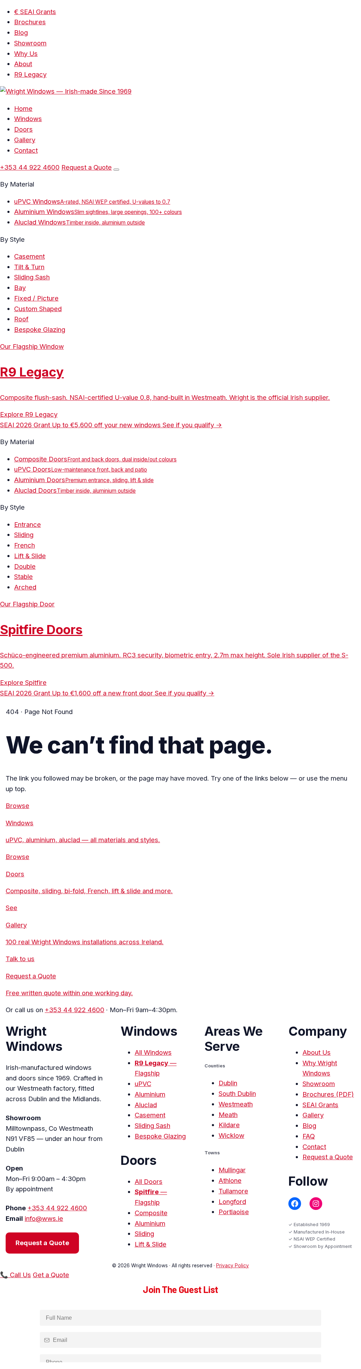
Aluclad (146, 1105)
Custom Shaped (38, 309)
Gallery (24, 140)
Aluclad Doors (75, 490)
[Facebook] (294, 1203)
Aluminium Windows (98, 211)
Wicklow (231, 1135)
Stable (23, 576)
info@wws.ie (44, 1218)
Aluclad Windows (79, 222)
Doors (23, 129)
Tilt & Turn (29, 267)
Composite (151, 1213)
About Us (316, 1052)
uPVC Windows (92, 201)
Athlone (230, 1180)
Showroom (30, 43)
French (24, 545)
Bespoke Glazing (39, 329)
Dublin (228, 1083)
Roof (21, 319)
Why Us (26, 53)
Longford (232, 1201)
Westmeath (236, 1104)
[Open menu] (116, 170)
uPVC (143, 1083)
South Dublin (237, 1093)
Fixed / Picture (36, 298)
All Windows (153, 1052)
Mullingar (232, 1170)
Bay (20, 287)
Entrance (27, 524)
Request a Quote (86, 167)
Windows (28, 118)
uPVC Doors (80, 469)
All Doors (149, 1181)
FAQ (308, 1136)
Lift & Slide (30, 556)
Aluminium (150, 1094)
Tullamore (233, 1191)
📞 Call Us (15, 1275)
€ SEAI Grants (35, 11)
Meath (228, 1114)
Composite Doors (95, 459)
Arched (25, 587)
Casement (29, 256)
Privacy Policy (232, 1265)
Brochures (30, 22)
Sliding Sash (32, 277)
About (23, 64)
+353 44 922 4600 (30, 167)
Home (23, 108)
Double (25, 566)
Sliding (23, 534)
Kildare (229, 1125)
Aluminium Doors (84, 480)
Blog (21, 32)
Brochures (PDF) (328, 1094)
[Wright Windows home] (65, 91)
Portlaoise (234, 1212)
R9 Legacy (30, 74)
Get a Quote (51, 1275)
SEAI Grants (320, 1105)
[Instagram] (316, 1203)
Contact (26, 150)
